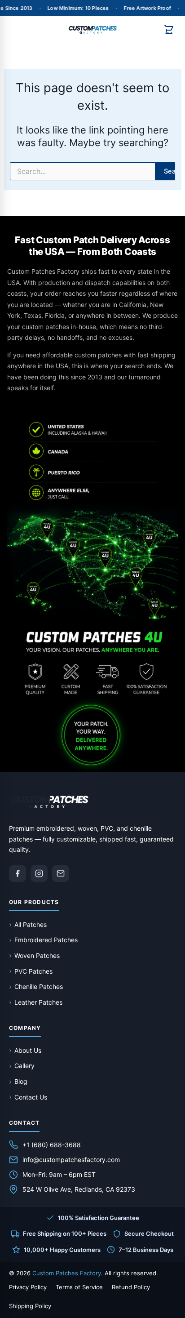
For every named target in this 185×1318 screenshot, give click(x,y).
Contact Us (30, 1097)
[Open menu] (17, 30)
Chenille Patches (38, 986)
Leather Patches (38, 1002)
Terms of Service (79, 1287)
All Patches (30, 924)
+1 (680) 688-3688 (51, 1145)
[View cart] (169, 30)
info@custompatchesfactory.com (71, 1159)
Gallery (24, 1065)
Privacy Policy (28, 1287)
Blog (20, 1081)
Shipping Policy (30, 1305)
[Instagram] (39, 873)
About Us (27, 1050)
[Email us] (60, 873)
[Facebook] (17, 873)
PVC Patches (33, 971)
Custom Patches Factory (66, 1273)
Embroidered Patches (46, 940)
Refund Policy (131, 1287)
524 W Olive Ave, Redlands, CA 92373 (78, 1189)
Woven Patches (37, 955)
